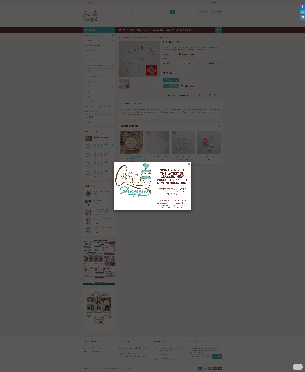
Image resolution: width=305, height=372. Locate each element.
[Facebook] (302, 6)
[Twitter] (302, 12)
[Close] (189, 164)
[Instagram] (302, 17)
